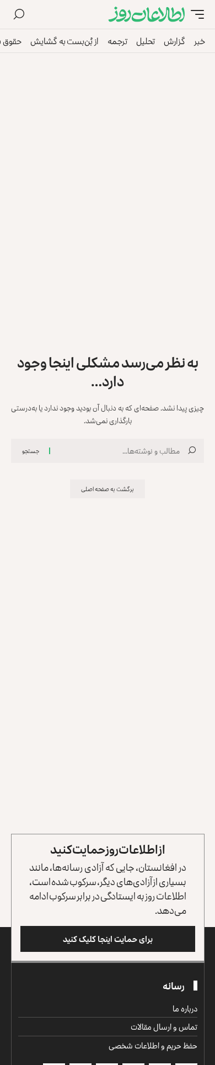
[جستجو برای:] (119, 451)
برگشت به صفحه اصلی (107, 488)
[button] (194, 14)
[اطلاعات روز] (146, 14)
